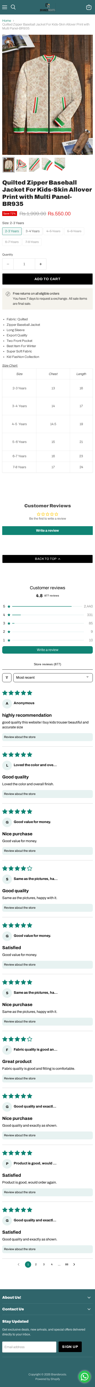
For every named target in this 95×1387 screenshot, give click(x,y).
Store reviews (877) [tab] (47, 664)
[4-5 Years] (54, 236)
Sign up (70, 1347)
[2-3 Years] (12, 236)
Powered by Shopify (47, 1379)
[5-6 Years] (74, 236)
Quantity (7, 254)
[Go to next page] (75, 1265)
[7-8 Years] (33, 247)
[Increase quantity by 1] (40, 264)
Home (6, 20)
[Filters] (6, 677)
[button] (8, 164)
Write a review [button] (47, 530)
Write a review (47, 650)
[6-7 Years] (12, 247)
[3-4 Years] (33, 236)
